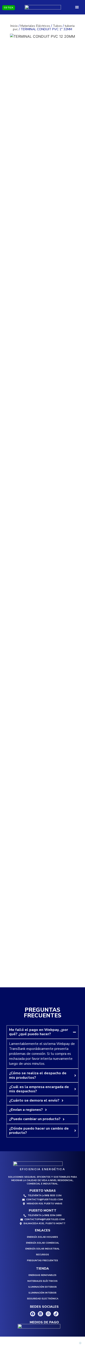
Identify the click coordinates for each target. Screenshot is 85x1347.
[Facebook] (32, 1313)
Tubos (57, 26)
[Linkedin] (40, 1313)
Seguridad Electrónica (42, 1298)
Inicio (14, 26)
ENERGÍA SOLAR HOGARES (42, 1237)
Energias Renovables (42, 1275)
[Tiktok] (55, 1313)
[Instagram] (48, 1313)
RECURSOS (42, 1254)
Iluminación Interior (42, 1292)
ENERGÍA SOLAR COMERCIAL (42, 1242)
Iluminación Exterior (42, 1287)
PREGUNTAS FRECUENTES (42, 1260)
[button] (77, 7)
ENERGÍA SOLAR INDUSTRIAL (42, 1248)
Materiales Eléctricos (35, 26)
